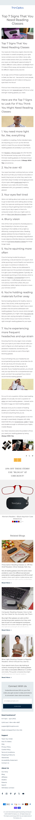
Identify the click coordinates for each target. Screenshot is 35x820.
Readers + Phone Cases (12, 153)
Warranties (5, 757)
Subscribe (17, 706)
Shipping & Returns (8, 755)
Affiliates (4, 777)
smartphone (19, 422)
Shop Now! (20, 3)
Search (4, 785)
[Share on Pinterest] (33, 456)
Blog (3, 774)
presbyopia (18, 182)
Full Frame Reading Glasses (16, 241)
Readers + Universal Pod (15, 277)
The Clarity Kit (28, 314)
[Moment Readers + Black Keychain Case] (17, 497)
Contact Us (5, 763)
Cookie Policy (6, 749)
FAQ (3, 744)
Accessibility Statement (10, 760)
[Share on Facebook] (26, 456)
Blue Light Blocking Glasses (16, 214)
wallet (26, 422)
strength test (17, 90)
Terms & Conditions (8, 752)
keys (31, 422)
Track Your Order (7, 739)
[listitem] (17, 2)
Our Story (5, 772)
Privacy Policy (6, 747)
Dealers (4, 780)
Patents (4, 782)
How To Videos (6, 741)
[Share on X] (29, 456)
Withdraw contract (8, 788)
